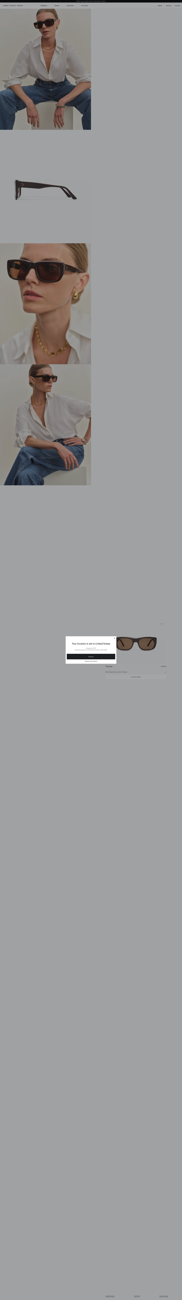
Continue (91, 656)
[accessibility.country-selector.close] (114, 638)
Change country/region (91, 661)
